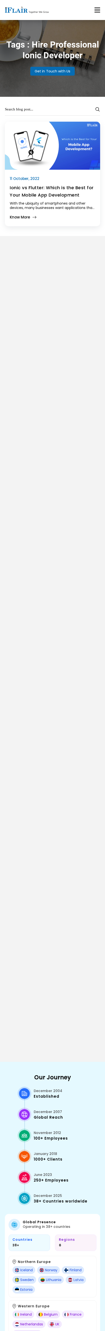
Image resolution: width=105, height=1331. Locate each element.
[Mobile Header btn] (97, 10)
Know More (20, 217)
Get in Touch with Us (52, 71)
